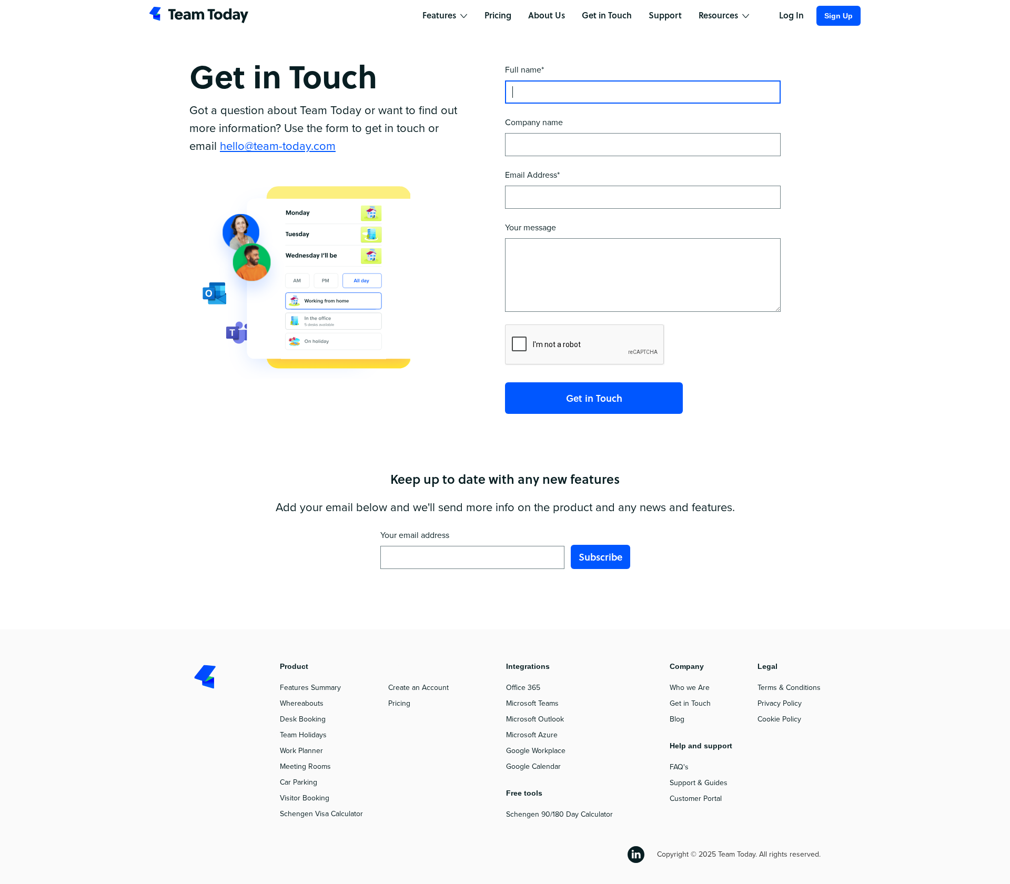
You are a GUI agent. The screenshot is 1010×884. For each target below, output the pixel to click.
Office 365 (523, 687)
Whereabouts (302, 703)
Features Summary (310, 687)
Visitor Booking (304, 798)
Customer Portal (696, 798)
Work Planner (301, 750)
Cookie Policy (779, 719)
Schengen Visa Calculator (321, 813)
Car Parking (298, 782)
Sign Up (838, 16)
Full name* (524, 70)
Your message (530, 227)
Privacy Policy (780, 703)
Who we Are (690, 687)
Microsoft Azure (532, 734)
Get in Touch (690, 703)
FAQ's (679, 767)
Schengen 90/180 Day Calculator (559, 814)
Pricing (399, 703)
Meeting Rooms (305, 766)
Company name (534, 122)
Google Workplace (535, 750)
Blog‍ (677, 719)
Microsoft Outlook (535, 719)
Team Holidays (303, 734)
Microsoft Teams (532, 703)
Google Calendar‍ (533, 766)
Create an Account (418, 687)
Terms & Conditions (789, 687)
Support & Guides (699, 782)
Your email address (414, 535)
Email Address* (532, 175)
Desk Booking (303, 719)
